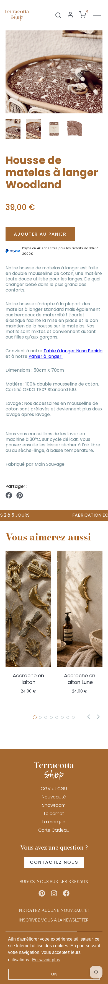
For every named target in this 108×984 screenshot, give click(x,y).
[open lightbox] (54, 71)
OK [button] (54, 974)
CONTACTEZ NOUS (54, 862)
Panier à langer (46, 356)
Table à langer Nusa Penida (72, 351)
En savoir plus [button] (46, 959)
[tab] (35, 717)
